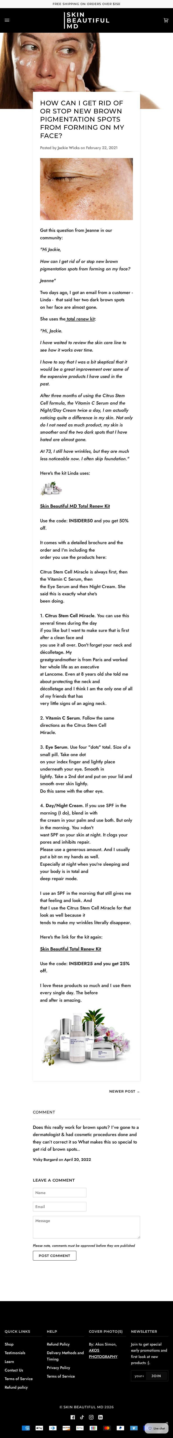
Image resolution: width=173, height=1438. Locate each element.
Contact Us (14, 1370)
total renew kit (80, 318)
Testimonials (15, 1352)
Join (156, 1376)
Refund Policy (58, 1344)
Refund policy (16, 1387)
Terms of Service (19, 1378)
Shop (9, 1344)
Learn (9, 1361)
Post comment (54, 1256)
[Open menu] (11, 20)
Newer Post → (124, 1091)
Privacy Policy (58, 1367)
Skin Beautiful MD (83, 1407)
